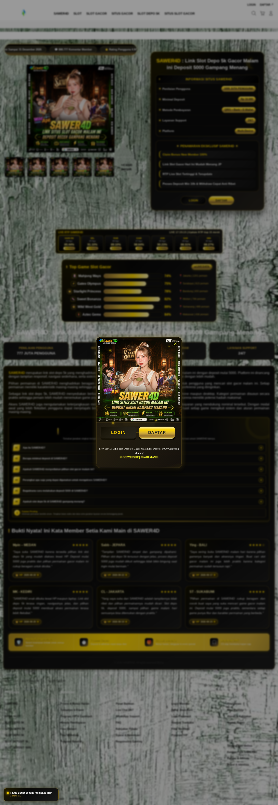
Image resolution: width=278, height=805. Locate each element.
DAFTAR (157, 432)
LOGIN (118, 432)
